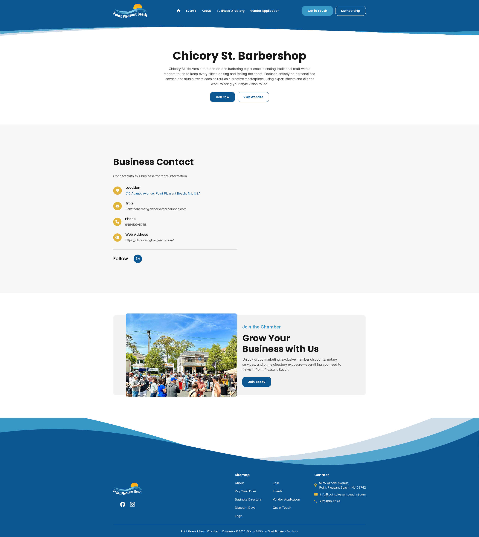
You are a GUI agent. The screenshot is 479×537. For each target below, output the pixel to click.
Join (276, 483)
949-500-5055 (135, 225)
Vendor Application (265, 11)
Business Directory (231, 11)
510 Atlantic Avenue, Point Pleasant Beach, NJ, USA (163, 193)
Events (191, 11)
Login (238, 516)
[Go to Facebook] (122, 504)
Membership (350, 11)
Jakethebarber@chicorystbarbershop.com (156, 209)
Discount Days (245, 508)
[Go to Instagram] (138, 258)
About (206, 11)
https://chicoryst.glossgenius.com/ (149, 240)
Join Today (256, 382)
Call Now (222, 97)
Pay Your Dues (245, 491)
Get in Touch (317, 11)
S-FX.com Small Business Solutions (277, 531)
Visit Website (253, 97)
